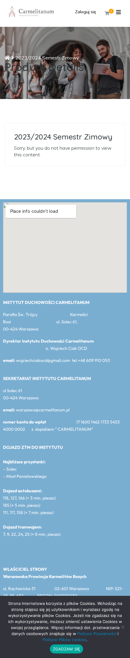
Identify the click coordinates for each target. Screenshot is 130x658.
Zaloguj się (85, 11)
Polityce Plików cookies (64, 639)
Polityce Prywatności (96, 633)
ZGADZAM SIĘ (66, 649)
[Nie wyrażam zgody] (122, 627)
